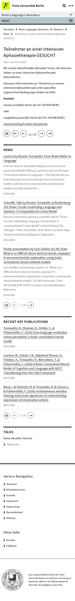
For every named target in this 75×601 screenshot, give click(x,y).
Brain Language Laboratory (34, 29)
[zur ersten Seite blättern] (15, 134)
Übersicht (13, 444)
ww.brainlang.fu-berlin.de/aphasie (26, 124)
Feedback (11, 545)
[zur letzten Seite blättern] (49, 134)
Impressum (12, 501)
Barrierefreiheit (14, 512)
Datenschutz (13, 506)
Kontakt (10, 495)
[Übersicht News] (6, 134)
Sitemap (10, 518)
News (6, 33)
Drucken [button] (10, 540)
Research (58, 29)
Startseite (8, 29)
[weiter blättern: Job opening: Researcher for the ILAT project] (41, 134)
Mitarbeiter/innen (15, 489)
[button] (6, 305)
